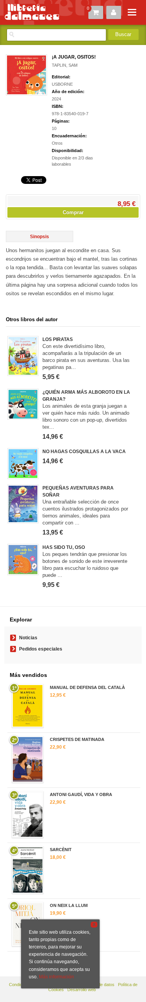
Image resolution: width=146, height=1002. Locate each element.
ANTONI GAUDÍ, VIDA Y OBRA (81, 794)
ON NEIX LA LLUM (69, 905)
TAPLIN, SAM (64, 65)
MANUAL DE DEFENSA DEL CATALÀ (87, 687)
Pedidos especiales (40, 649)
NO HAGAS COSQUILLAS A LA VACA (84, 451)
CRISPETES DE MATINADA (77, 739)
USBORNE (62, 84)
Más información (56, 977)
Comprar (73, 212)
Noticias (28, 637)
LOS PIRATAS (57, 339)
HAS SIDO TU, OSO (63, 547)
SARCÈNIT (61, 849)
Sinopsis (39, 236)
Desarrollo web (81, 989)
